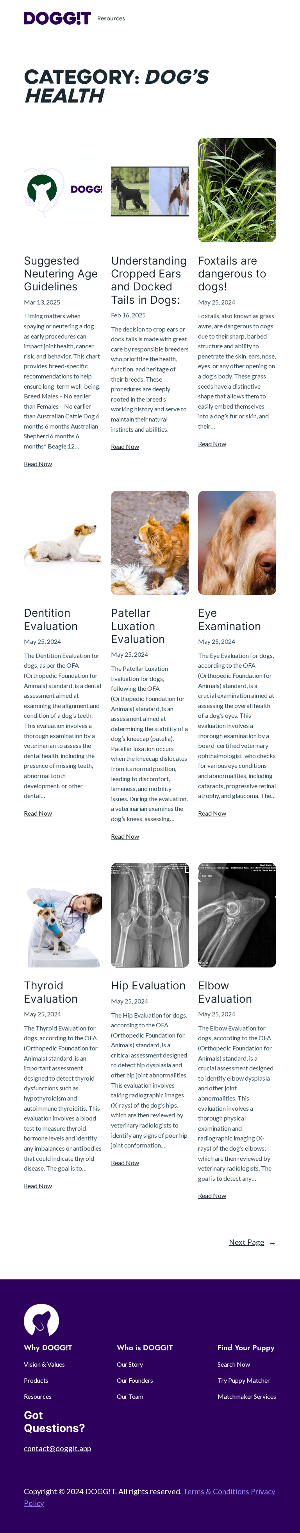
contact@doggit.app (57, 1448)
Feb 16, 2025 (128, 315)
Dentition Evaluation (51, 619)
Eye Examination (229, 619)
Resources (111, 18)
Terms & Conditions (216, 1491)
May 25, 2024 (216, 302)
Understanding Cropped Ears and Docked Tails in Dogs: (149, 280)
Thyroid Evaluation (51, 992)
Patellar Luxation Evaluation (138, 626)
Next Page (252, 1242)
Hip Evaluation (148, 985)
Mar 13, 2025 (42, 302)
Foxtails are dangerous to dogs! (232, 274)
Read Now (38, 463)
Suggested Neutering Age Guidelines (61, 274)
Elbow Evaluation (225, 992)
